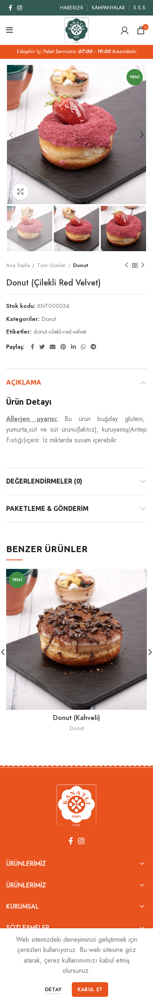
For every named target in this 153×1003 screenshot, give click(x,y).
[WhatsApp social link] (83, 346)
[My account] (125, 30)
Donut (80, 265)
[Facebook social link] (10, 7)
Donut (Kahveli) (76, 717)
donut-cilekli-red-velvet (59, 331)
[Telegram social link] (93, 346)
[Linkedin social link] (73, 346)
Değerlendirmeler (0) (44, 481)
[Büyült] (20, 191)
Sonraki (143, 265)
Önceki (126, 265)
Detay (53, 989)
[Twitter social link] (42, 346)
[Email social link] (52, 346)
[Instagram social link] (19, 7)
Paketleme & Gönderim (47, 508)
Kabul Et (90, 989)
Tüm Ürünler (51, 265)
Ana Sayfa (18, 265)
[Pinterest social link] (63, 346)
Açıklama (23, 382)
